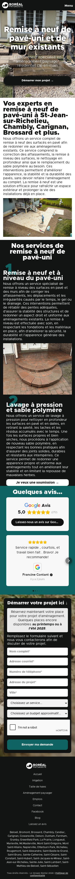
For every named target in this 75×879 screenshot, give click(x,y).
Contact (37, 805)
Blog (37, 818)
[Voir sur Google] (37, 567)
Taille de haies (37, 786)
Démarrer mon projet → (38, 80)
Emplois (37, 799)
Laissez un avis (37, 824)
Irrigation (37, 780)
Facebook (38, 811)
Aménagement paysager (37, 793)
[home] (11, 5)
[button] (67, 5)
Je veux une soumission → (37, 482)
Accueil (37, 774)
